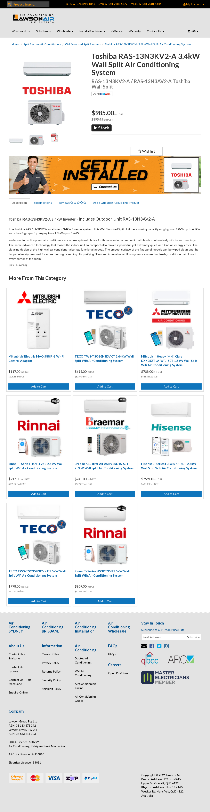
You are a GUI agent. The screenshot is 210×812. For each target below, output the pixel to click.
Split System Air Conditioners (42, 44)
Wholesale (64, 31)
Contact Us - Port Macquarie (20, 681)
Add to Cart (38, 386)
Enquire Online (18, 692)
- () (193, 31)
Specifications (43, 202)
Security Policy (51, 680)
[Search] (9, 4)
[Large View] (16, 140)
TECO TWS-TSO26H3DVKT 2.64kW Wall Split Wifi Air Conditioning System (104, 358)
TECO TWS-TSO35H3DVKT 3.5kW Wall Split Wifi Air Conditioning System (37, 573)
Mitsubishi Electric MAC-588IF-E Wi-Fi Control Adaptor (36, 358)
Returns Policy (51, 671)
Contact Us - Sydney (17, 669)
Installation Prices (91, 31)
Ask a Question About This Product (116, 202)
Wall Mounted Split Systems (83, 44)
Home (15, 44)
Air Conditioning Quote (85, 698)
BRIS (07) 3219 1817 (80, 4)
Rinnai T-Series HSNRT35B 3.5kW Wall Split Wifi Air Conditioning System (102, 573)
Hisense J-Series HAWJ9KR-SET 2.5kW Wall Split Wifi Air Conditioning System (169, 466)
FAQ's (112, 654)
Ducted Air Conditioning (83, 660)
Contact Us (154, 31)
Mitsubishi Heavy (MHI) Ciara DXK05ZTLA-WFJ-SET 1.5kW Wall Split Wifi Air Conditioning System (169, 360)
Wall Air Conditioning (83, 673)
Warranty (135, 31)
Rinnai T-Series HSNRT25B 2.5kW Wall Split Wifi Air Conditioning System (35, 466)
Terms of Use (50, 654)
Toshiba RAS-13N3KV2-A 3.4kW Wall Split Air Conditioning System (148, 44)
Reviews (64, 202)
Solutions (42, 31)
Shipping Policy (51, 688)
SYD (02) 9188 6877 (112, 4)
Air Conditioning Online (85, 686)
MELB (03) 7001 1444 (146, 4)
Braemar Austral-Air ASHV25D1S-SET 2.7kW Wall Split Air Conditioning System (104, 466)
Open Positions (118, 673)
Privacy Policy (50, 663)
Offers (116, 31)
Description (19, 202)
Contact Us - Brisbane (17, 656)
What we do (20, 31)
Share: (96, 93)
